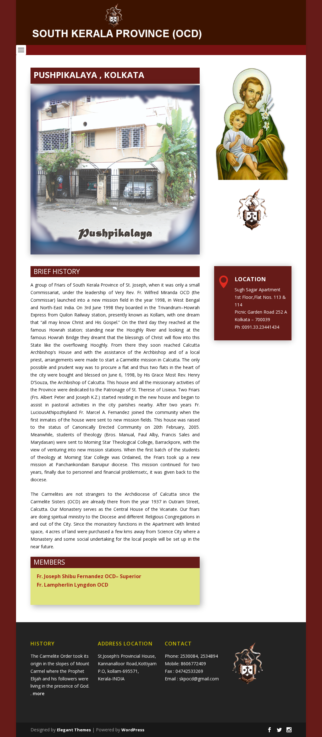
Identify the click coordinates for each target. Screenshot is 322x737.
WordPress (132, 730)
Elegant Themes (74, 730)
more (39, 693)
